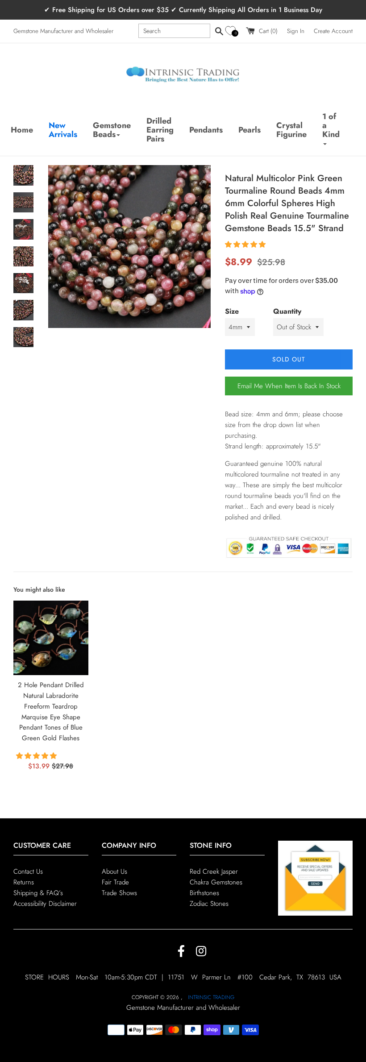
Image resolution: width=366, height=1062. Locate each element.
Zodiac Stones (209, 904)
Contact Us (28, 871)
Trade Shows (119, 893)
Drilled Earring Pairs (160, 130)
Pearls (249, 130)
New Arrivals (63, 130)
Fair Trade (115, 882)
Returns (23, 882)
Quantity (287, 311)
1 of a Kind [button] (331, 125)
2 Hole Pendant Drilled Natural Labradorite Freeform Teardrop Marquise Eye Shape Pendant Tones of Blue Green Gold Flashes (51, 711)
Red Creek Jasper (214, 871)
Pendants (206, 130)
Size (232, 311)
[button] (231, 31)
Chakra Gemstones (216, 882)
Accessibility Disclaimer (45, 904)
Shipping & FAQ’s (38, 893)
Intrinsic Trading (211, 997)
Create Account (333, 31)
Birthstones (204, 893)
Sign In (295, 31)
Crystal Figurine (291, 130)
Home (22, 130)
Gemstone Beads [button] (112, 130)
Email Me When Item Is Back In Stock (289, 386)
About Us (114, 871)
